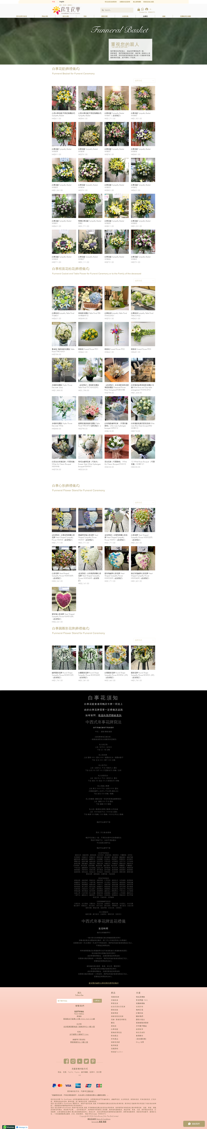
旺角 (79, 1032)
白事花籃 (114, 1029)
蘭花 (113, 1023)
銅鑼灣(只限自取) (79, 1039)
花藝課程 (114, 1049)
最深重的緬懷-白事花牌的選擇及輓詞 (103, 983)
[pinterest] (93, 1061)
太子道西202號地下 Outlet (79, 1034)
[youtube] (79, 1061)
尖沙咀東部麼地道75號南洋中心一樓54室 (79, 1027)
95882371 (151, 12)
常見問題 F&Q (142, 1000)
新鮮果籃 (114, 1013)
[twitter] (86, 1061)
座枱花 (113, 1026)
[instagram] (73, 1061)
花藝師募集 (140, 1003)
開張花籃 (114, 1010)
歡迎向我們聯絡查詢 (110, 715)
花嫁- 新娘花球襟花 (118, 1019)
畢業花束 (114, 1003)
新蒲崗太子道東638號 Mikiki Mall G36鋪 (79, 1019)
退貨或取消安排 (142, 1023)
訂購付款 (89, 1091)
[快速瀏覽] (64, 98)
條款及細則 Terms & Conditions (99, 1119)
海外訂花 (139, 1010)
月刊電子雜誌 (141, 1026)
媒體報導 (139, 1029)
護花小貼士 (140, 1019)
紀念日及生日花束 (118, 1007)
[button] (137, 2)
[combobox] (144, 80)
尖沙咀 (79, 1024)
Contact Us (143, 12)
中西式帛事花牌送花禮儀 (103, 921)
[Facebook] (66, 1061)
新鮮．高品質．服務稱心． (66, 5)
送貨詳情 (139, 1007)
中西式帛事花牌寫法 (104, 722)
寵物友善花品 (116, 1032)
